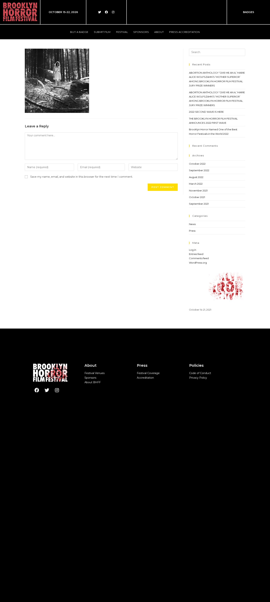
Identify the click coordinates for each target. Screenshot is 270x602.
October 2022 (197, 163)
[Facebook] (106, 12)
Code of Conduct (200, 373)
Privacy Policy (198, 377)
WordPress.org (198, 262)
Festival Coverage (148, 373)
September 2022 (199, 170)
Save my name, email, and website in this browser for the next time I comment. (81, 176)
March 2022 (196, 183)
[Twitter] (99, 12)
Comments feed (199, 258)
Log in (192, 249)
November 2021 (198, 190)
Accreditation (145, 377)
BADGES (248, 12)
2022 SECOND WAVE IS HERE (206, 111)
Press (192, 230)
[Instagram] (113, 12)
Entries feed (196, 254)
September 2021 (199, 203)
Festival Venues (94, 373)
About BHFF (92, 382)
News (192, 224)
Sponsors (90, 377)
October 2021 (197, 197)
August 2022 (196, 177)
